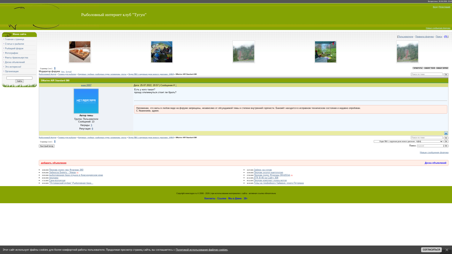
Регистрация (444, 7)
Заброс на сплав (263, 169)
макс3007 (86, 85)
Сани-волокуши (57, 180)
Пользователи (405, 36)
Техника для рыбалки (67, 74)
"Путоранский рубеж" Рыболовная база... (71, 183)
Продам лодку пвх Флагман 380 (66, 169)
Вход (435, 7)
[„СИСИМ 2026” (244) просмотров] (325, 62)
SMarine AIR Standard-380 (186, 74)
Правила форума (424, 36)
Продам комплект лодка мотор (270, 180)
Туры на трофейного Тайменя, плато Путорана (279, 183)
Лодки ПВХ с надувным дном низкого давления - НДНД (151, 74)
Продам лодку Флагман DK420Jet (272, 175)
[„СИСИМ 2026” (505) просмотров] (243, 62)
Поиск (439, 36)
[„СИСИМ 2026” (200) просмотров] (407, 62)
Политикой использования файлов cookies (202, 249)
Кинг (62, 71)
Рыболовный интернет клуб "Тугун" (114, 14)
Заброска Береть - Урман (62, 172)
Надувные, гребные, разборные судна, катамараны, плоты (102, 74)
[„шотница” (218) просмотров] (80, 62)
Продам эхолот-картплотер (268, 172)
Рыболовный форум (47, 74)
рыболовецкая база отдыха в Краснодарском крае (76, 175)
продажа (53, 177)
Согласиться (431, 249)
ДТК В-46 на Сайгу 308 (266, 177)
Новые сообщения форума (438, 28)
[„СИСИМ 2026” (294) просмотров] (161, 62)
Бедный (69, 71)
